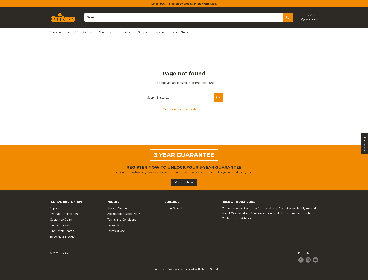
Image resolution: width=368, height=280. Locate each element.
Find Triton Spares (62, 231)
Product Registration (64, 214)
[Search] (288, 17)
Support (143, 32)
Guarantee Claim (61, 219)
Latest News (179, 32)
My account (309, 19)
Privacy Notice (117, 208)
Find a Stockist (59, 225)
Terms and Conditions (121, 219)
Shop (53, 32)
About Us (105, 32)
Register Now (184, 182)
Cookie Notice (116, 225)
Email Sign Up (174, 208)
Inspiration (124, 32)
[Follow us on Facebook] (301, 260)
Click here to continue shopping (184, 109)
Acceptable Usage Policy (124, 214)
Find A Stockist (78, 32)
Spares (160, 32)
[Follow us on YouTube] (315, 260)
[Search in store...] (218, 97)
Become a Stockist (62, 236)
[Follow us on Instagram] (308, 260)
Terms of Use (116, 231)
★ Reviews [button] (364, 143)
